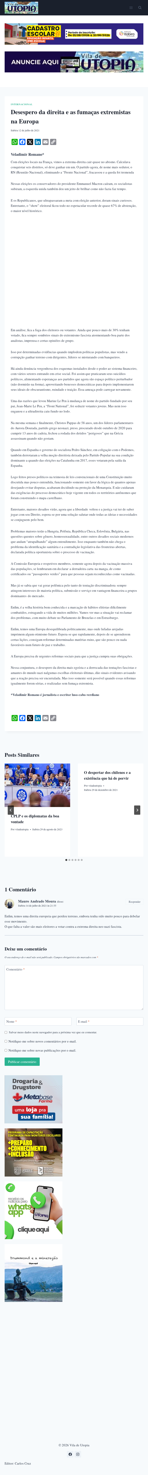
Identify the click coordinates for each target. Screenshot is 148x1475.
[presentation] (37, 785)
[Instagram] (78, 1454)
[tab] (66, 860)
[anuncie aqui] (74, 71)
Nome (11, 1021)
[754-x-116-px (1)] (74, 43)
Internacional (22, 104)
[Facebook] (70, 1454)
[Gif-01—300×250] (33, 1099)
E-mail (84, 1021)
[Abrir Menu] (131, 8)
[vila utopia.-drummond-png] (33, 1273)
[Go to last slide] (11, 810)
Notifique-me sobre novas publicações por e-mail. (42, 1050)
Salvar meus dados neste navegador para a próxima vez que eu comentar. (53, 1032)
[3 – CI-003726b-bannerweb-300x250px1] (33, 1152)
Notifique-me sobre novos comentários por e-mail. (42, 1041)
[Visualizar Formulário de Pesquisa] (139, 7)
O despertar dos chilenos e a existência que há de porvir (107, 775)
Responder (134, 901)
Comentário (15, 969)
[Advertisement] (74, 246)
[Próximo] (137, 810)
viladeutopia (22, 829)
